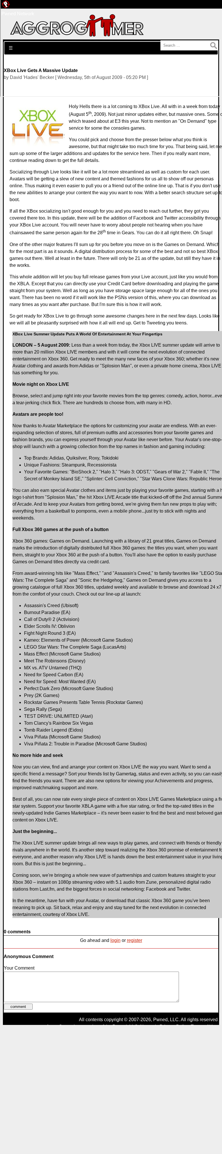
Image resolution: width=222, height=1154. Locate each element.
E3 (118, 121)
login (115, 940)
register (134, 940)
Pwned (160, 1019)
